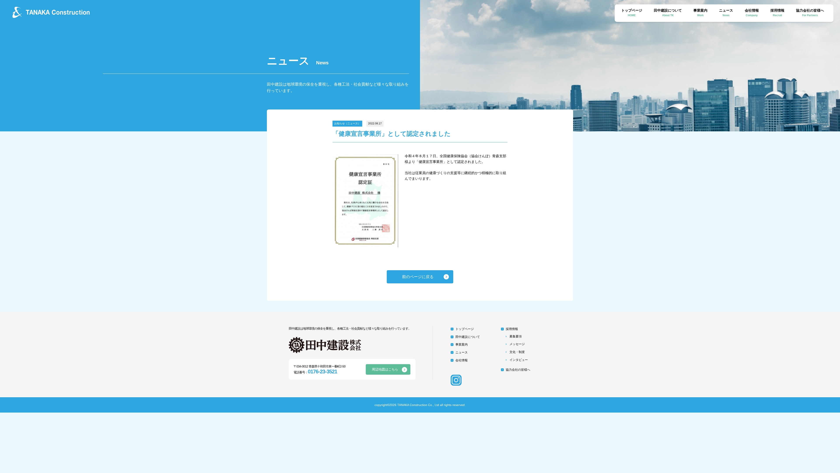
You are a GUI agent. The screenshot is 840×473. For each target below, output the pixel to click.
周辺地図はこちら (385, 369)
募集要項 (515, 336)
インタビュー (518, 360)
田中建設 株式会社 (56, 12)
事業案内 (700, 13)
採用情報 (777, 13)
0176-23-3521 (322, 371)
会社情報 (752, 13)
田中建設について (668, 13)
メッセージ (517, 344)
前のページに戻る (418, 277)
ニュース (726, 13)
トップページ (631, 13)
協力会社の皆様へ (810, 13)
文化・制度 (517, 352)
